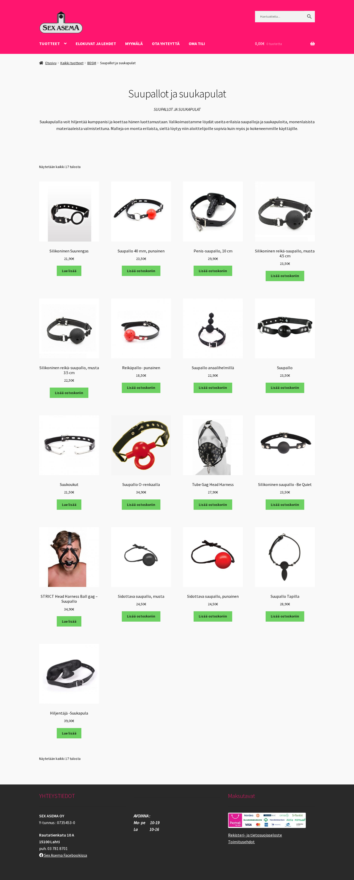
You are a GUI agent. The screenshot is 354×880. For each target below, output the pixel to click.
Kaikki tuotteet (71, 63)
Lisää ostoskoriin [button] (141, 270)
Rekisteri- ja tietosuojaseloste (255, 835)
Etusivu (50, 63)
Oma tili (197, 43)
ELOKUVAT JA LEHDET (96, 43)
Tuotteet (49, 43)
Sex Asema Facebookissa (65, 855)
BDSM (91, 63)
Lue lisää (69, 270)
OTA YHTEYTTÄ (166, 43)
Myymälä (134, 43)
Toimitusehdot (241, 841)
